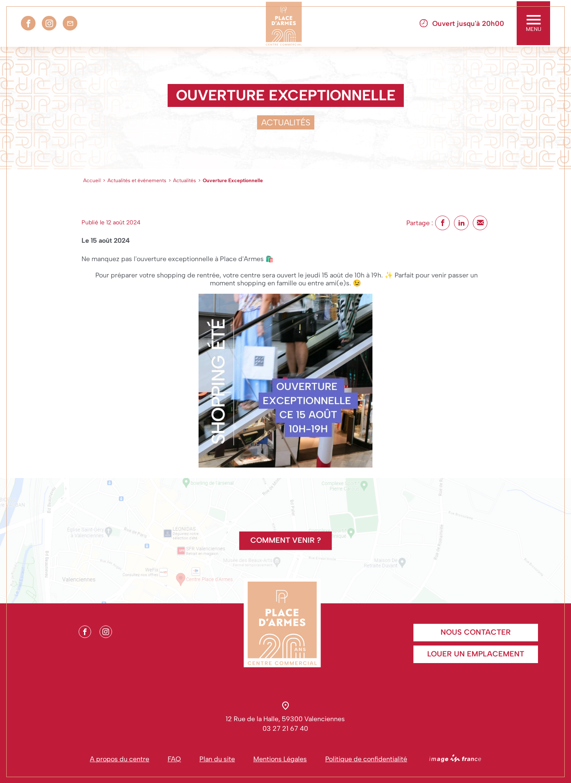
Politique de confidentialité (366, 759)
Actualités (184, 180)
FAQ (174, 759)
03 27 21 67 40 (285, 728)
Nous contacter (476, 632)
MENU (533, 29)
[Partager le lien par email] (480, 223)
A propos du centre (119, 759)
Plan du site (217, 759)
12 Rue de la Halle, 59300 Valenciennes (285, 719)
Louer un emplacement (475, 653)
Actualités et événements (136, 180)
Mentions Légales (280, 759)
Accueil (92, 180)
